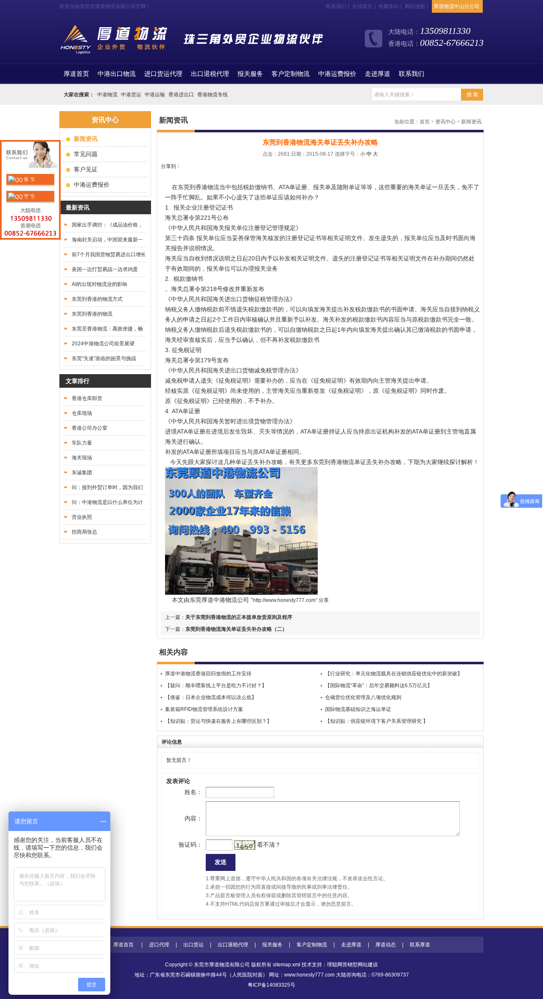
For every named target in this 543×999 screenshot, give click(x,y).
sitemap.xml (286, 965)
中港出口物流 (117, 73)
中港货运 (131, 95)
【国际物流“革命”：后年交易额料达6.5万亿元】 (378, 685)
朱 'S (28, 179)
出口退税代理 (210, 73)
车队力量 (82, 443)
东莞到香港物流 (198, 187)
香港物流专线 (212, 95)
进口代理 (159, 945)
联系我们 (336, 6)
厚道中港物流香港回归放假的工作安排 (208, 674)
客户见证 (86, 169)
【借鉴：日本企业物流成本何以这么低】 (211, 697)
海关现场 (82, 458)
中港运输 (155, 95)
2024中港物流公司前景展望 (103, 344)
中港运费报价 (337, 73)
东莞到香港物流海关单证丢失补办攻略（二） (236, 629)
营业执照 (82, 517)
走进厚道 (377, 73)
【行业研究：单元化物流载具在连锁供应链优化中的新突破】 (393, 674)
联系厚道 (420, 945)
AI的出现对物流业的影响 (99, 284)
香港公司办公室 (89, 428)
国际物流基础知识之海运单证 (358, 709)
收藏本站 (388, 6)
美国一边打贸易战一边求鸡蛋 (105, 269)
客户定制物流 (291, 73)
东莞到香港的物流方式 (97, 299)
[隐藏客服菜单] (30, 156)
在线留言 (362, 6)
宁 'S (28, 196)
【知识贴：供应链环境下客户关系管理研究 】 (376, 721)
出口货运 (193, 945)
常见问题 (86, 154)
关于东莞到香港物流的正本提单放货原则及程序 (238, 617)
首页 (76, 73)
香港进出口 (181, 95)
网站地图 (415, 6)
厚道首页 (123, 945)
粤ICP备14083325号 (271, 985)
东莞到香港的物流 (92, 314)
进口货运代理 (163, 73)
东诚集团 (82, 473)
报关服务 (250, 73)
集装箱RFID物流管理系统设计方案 (204, 709)
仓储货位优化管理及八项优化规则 (363, 697)
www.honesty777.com (309, 975)
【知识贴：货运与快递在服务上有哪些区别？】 (218, 721)
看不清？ (269, 844)
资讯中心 (445, 122)
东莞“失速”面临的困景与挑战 (104, 358)
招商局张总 (84, 532)
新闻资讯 (471, 122)
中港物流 (107, 95)
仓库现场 (82, 413)
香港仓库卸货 (87, 398)
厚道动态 (385, 945)
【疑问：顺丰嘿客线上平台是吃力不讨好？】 (216, 685)
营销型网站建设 (360, 965)
